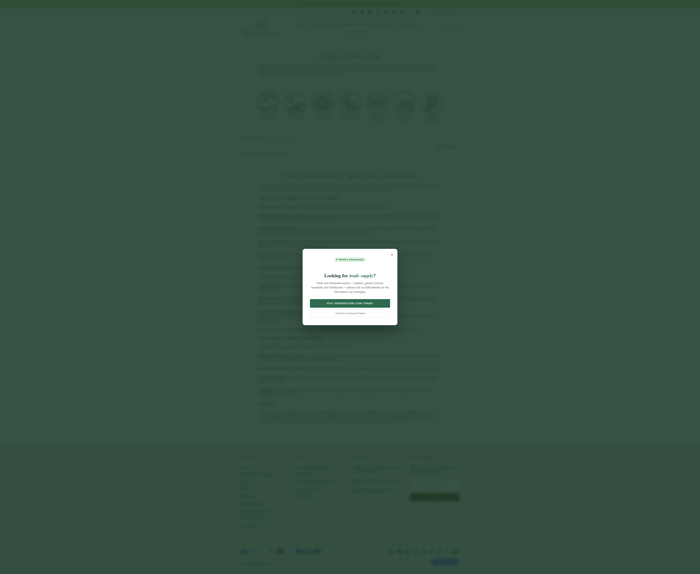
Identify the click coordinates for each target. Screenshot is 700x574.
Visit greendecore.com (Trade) (350, 303)
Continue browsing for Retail (350, 313)
